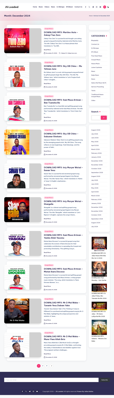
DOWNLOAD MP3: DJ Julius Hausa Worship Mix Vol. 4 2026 (99, 255)
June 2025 (94, 184)
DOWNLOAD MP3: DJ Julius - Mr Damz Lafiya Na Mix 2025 (99, 313)
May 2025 (94, 188)
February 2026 (96, 153)
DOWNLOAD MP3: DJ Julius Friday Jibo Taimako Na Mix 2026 (99, 295)
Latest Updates (96, 67)
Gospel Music (49, 28)
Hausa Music (95, 63)
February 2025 (96, 199)
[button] (51, 366)
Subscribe (104, 380)
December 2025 (96, 161)
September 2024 (97, 219)
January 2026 (96, 157)
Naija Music (95, 75)
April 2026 (95, 145)
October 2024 (96, 215)
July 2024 (94, 226)
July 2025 (94, 180)
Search (94, 111)
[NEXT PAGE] (51, 366)
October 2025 (96, 169)
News (93, 79)
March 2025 (95, 196)
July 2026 (94, 134)
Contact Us (95, 44)
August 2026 (95, 130)
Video (93, 100)
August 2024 (95, 223)
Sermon (97, 87)
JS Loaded (11, 7)
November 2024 (97, 211)
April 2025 (95, 192)
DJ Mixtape (95, 48)
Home (90, 16)
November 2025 (97, 165)
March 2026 (95, 149)
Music (93, 71)
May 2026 (94, 141)
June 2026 (94, 138)
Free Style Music (96, 56)
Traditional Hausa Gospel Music (97, 95)
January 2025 (96, 203)
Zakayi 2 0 (64, 53)
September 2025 (97, 172)
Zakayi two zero (72, 53)
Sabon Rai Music (98, 83)
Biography (94, 40)
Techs (93, 90)
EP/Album (94, 52)
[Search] (104, 118)
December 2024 (96, 207)
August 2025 (95, 176)
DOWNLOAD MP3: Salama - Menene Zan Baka (99, 338)
